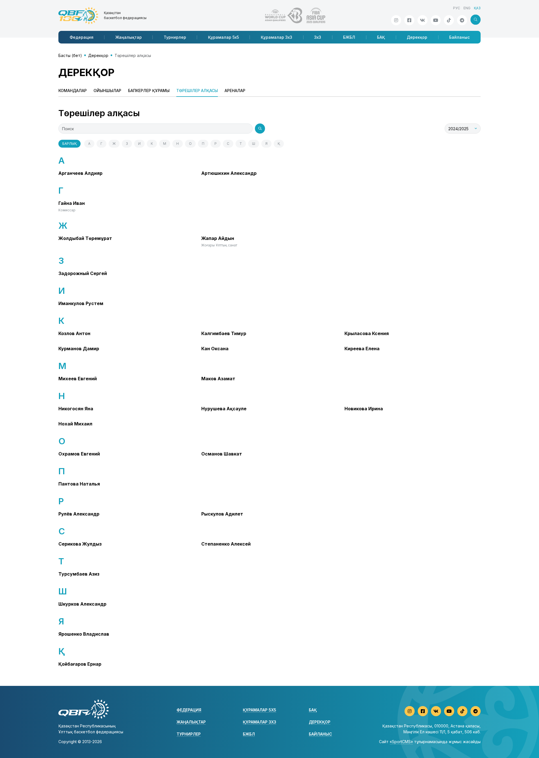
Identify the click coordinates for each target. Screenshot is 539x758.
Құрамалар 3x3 (276, 37)
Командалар (72, 90)
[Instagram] (396, 20)
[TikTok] (449, 20)
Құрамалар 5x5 (223, 37)
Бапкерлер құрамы (149, 90)
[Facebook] (409, 20)
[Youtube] (436, 20)
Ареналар (235, 90)
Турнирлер (175, 37)
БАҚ (381, 37)
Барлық (69, 143)
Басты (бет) (70, 55)
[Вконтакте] (422, 20)
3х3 (317, 37)
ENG (467, 8)
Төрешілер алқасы (197, 90)
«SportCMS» (401, 741)
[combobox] (463, 128)
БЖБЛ (349, 37)
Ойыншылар (107, 90)
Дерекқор (417, 37)
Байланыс (459, 37)
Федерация (81, 37)
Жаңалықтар (128, 37)
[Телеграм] (462, 20)
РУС (456, 8)
